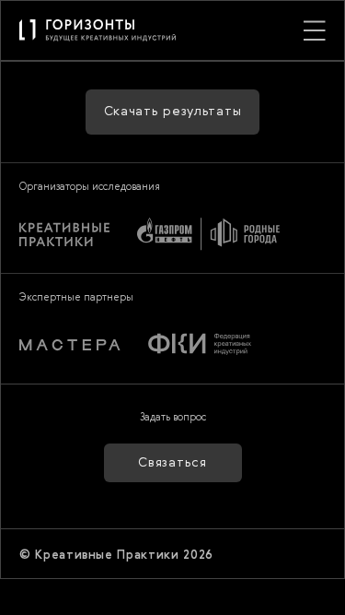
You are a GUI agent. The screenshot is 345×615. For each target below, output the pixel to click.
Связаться (172, 462)
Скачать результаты (173, 111)
